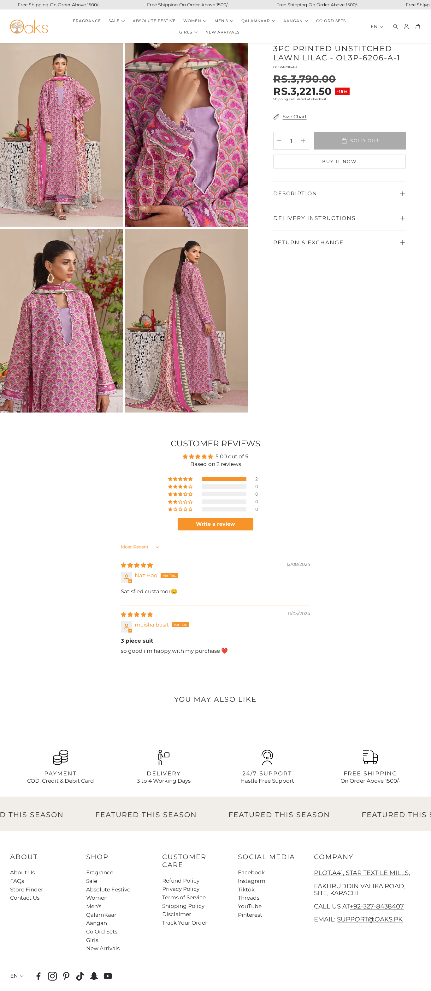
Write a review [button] (215, 524)
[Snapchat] (94, 976)
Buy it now (339, 161)
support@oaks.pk (370, 919)
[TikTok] (80, 976)
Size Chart (295, 116)
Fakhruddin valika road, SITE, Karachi (359, 889)
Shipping (280, 99)
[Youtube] (107, 976)
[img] (137, 565)
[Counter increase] (303, 140)
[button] (393, 26)
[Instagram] (52, 976)
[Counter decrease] (279, 140)
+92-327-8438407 (377, 906)
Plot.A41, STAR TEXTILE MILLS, (362, 873)
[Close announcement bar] (424, 4)
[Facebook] (38, 976)
